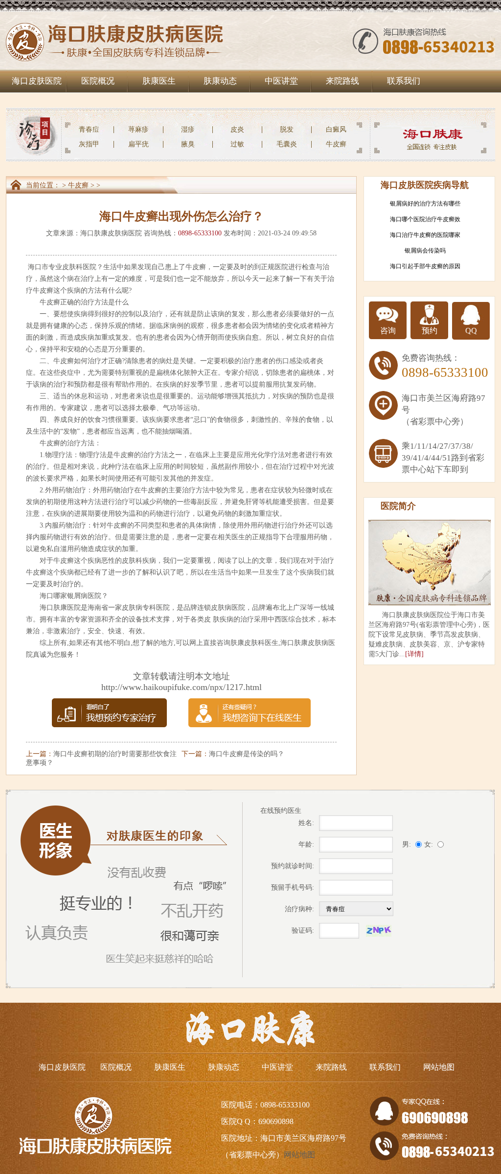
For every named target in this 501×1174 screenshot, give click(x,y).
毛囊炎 (286, 144)
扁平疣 (138, 144)
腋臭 (188, 144)
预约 (429, 330)
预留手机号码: (292, 887)
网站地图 (439, 1067)
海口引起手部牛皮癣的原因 (425, 266)
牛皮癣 (336, 144)
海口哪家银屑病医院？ (74, 595)
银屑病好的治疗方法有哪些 (425, 203)
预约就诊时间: (292, 866)
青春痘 (89, 129)
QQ (471, 330)
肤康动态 (220, 81)
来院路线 (342, 81)
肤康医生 (159, 81)
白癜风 (336, 129)
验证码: (303, 930)
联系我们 (403, 81)
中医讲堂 (281, 81)
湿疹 (188, 129)
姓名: (306, 823)
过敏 (237, 144)
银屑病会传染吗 (425, 250)
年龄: (306, 844)
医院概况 (97, 81)
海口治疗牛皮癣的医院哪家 (425, 234)
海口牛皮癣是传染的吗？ (246, 754)
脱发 (287, 129)
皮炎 (237, 129)
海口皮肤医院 (37, 81)
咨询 (388, 330)
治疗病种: (299, 909)
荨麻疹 (138, 129)
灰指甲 (89, 144)
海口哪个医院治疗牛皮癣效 (425, 219)
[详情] (414, 654)
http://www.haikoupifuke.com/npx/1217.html (181, 687)
